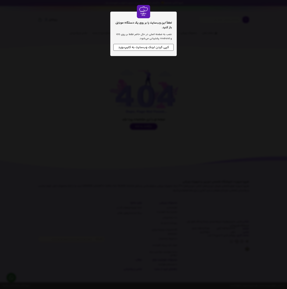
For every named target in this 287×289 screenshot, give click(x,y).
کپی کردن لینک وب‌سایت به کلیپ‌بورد (143, 47)
